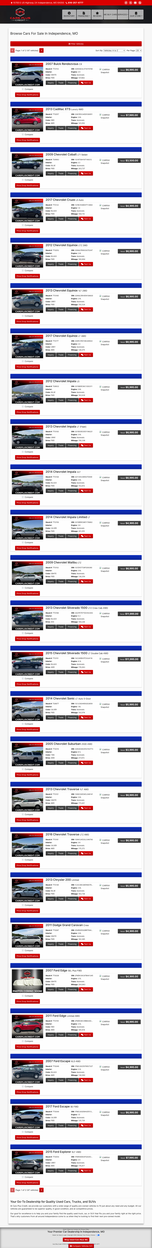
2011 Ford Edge (63, 1015)
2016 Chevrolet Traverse (67, 834)
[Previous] (12, 50)
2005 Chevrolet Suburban (69, 744)
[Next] (41, 50)
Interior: (49, 72)
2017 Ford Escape (62, 1106)
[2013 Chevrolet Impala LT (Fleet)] (27, 437)
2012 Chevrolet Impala (62, 381)
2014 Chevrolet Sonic (68, 698)
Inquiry (51, 83)
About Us (70, 1229)
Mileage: (74, 78)
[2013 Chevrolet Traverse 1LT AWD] (27, 799)
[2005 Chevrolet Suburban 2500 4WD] (27, 754)
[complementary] (145, 1241)
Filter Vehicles (76, 44)
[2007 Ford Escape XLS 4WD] (27, 1071)
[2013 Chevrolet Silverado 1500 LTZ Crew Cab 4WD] (27, 618)
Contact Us (77, 1229)
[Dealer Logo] (20, 14)
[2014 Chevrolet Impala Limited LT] (27, 527)
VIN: (72, 69)
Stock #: (49, 69)
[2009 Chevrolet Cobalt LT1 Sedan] (27, 165)
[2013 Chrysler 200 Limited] (27, 890)
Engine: (74, 72)
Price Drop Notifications (27, 95)
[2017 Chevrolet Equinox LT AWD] (27, 346)
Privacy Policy (85, 1229)
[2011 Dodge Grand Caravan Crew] (27, 935)
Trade (60, 83)
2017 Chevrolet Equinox (66, 336)
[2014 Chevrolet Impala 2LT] (27, 482)
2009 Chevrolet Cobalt (67, 154)
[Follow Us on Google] (140, 3)
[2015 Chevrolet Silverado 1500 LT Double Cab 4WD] (27, 663)
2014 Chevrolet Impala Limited (68, 517)
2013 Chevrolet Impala (66, 426)
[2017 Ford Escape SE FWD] (27, 1117)
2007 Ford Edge (64, 970)
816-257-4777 (75, 2)
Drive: (48, 78)
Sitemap (79, 1235)
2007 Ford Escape (63, 1061)
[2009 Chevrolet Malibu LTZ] (27, 573)
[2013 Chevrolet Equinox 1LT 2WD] (27, 301)
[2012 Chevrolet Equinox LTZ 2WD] (27, 255)
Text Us (87, 83)
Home (64, 1229)
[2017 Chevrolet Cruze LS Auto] (27, 210)
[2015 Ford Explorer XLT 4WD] (27, 1162)
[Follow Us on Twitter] (130, 3)
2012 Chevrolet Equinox (67, 245)
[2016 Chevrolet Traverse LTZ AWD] (27, 845)
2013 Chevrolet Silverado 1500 (77, 607)
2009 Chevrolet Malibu (63, 562)
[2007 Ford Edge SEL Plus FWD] (27, 981)
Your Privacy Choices (89, 1235)
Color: (48, 75)
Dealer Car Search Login (59, 1235)
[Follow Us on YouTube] (135, 3)
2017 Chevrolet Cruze (65, 199)
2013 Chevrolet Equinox (66, 290)
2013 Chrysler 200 (62, 879)
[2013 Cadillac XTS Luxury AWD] (27, 119)
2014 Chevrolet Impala (63, 471)
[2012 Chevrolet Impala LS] (27, 391)
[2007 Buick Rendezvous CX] (27, 74)
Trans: (73, 75)
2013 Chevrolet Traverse (67, 789)
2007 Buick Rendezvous (64, 64)
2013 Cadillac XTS (64, 109)
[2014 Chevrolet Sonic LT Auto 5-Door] (27, 709)
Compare (29, 89)
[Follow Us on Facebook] (126, 3)
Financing (72, 83)
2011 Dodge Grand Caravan (67, 925)
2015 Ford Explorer (63, 1152)
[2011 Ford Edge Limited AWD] (27, 1026)
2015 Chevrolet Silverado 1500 (77, 653)
